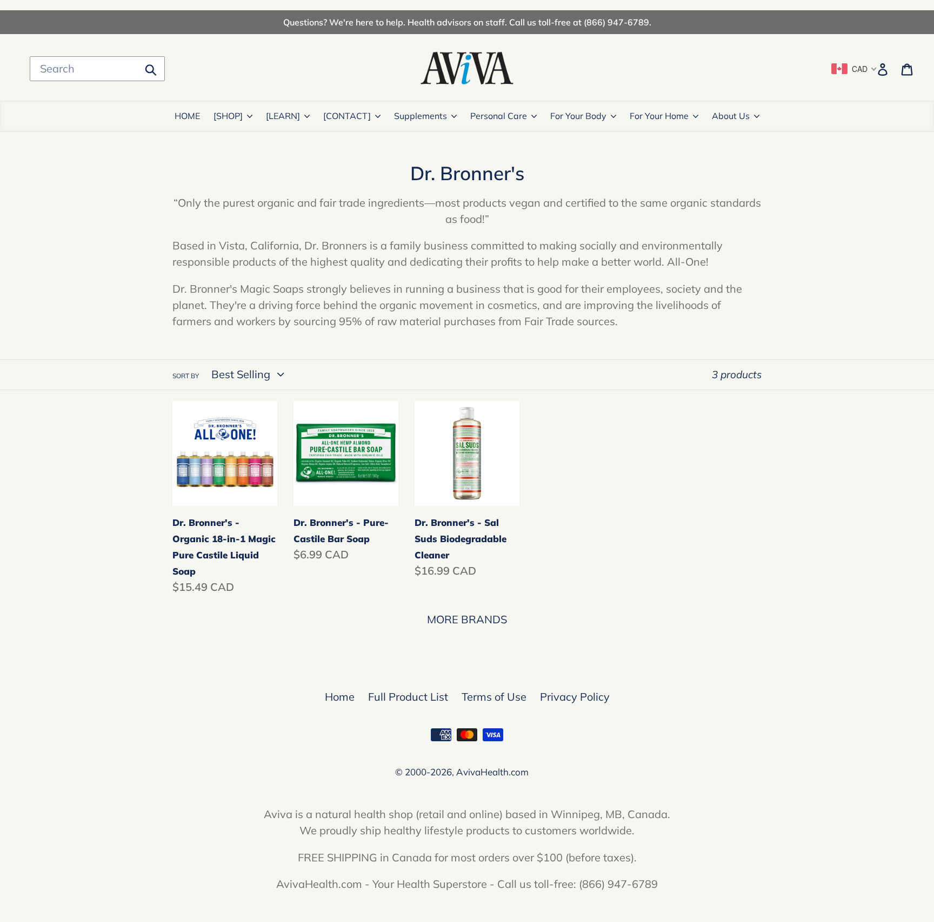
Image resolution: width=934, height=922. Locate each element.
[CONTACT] (347, 115)
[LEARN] (283, 115)
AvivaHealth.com (492, 772)
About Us (731, 115)
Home (340, 696)
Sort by (185, 376)
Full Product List (408, 696)
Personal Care (498, 115)
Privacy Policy (575, 696)
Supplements (420, 115)
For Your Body (578, 115)
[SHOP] (228, 115)
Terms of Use (494, 696)
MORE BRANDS (467, 619)
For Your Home (659, 115)
